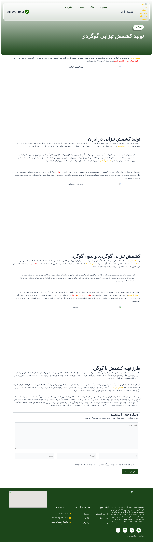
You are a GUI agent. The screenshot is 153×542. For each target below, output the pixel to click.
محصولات (103, 7)
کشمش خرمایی (118, 387)
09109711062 (15, 11)
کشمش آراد (127, 11)
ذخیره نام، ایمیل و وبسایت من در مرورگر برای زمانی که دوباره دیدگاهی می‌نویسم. (104, 464)
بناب (79, 295)
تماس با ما (68, 7)
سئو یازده (130, 536)
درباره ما (81, 7)
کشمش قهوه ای (91, 263)
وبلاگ (92, 7)
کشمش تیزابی (135, 58)
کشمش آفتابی (106, 160)
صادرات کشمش (123, 146)
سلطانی (137, 263)
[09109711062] (27, 12)
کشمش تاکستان (134, 295)
